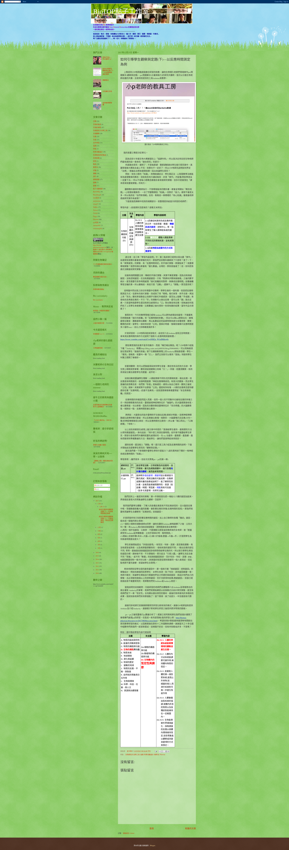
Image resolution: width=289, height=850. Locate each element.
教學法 (156, 754)
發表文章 (99, 485)
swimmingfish (97, 228)
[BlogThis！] (162, 751)
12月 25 (102, 506)
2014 (97, 559)
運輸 (94, 173)
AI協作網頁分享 (98, 323)
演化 (94, 176)
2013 (97, 563)
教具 (94, 164)
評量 (94, 170)
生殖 (94, 136)
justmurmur (97, 201)
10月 (99, 531)
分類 (94, 121)
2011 (97, 570)
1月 (99, 548)
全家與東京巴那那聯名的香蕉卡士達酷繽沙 (102, 406)
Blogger (152, 845)
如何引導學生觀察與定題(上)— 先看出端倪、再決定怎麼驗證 (106, 519)
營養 (94, 186)
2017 (97, 501)
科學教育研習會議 (99, 155)
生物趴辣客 (97, 127)
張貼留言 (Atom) (128, 833)
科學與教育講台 (98, 289)
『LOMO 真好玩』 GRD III (102, 420)
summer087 (97, 225)
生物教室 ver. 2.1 (98, 334)
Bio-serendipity (98, 300)
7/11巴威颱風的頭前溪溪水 (102, 264)
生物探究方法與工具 (132, 754)
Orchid (95, 213)
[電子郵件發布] (155, 751)
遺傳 (94, 182)
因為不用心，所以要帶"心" (107, 58)
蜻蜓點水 (106, 80)
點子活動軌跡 (98, 189)
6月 (99, 534)
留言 (97, 489)
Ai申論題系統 (98, 348)
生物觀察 (96, 133)
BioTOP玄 (96, 192)
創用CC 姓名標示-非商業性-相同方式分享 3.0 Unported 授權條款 (103, 251)
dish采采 (96, 198)
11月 (99, 527)
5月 (99, 538)
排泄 (94, 161)
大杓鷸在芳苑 (107, 91)
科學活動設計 (149, 754)
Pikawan (162, 754)
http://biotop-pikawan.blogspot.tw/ (100, 246)
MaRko (95, 207)
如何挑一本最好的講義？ (102, 310)
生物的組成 (97, 124)
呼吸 (94, 149)
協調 (141, 754)
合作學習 (96, 143)
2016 (97, 552)
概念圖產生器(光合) (100, 277)
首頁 (151, 828)
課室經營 (96, 179)
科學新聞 (96, 158)
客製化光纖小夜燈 (99, 445)
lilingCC (96, 204)
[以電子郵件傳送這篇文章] (160, 751)
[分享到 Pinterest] (168, 751)
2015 (97, 556)
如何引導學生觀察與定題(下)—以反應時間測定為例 (108, 71)
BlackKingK (97, 195)
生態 (94, 140)
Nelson (95, 210)
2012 (97, 566)
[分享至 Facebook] (166, 751)
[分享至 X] (164, 751)
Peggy (95, 216)
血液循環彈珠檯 (107, 104)
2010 (97, 573)
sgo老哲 (95, 222)
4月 (99, 541)
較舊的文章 (190, 828)
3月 (99, 544)
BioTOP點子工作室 (121, 11)
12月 (99, 504)
